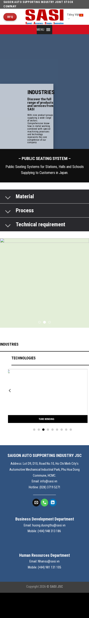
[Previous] (10, 400)
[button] (40, 29)
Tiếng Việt (73, 14)
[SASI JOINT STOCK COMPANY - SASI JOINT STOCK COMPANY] (44, 17)
